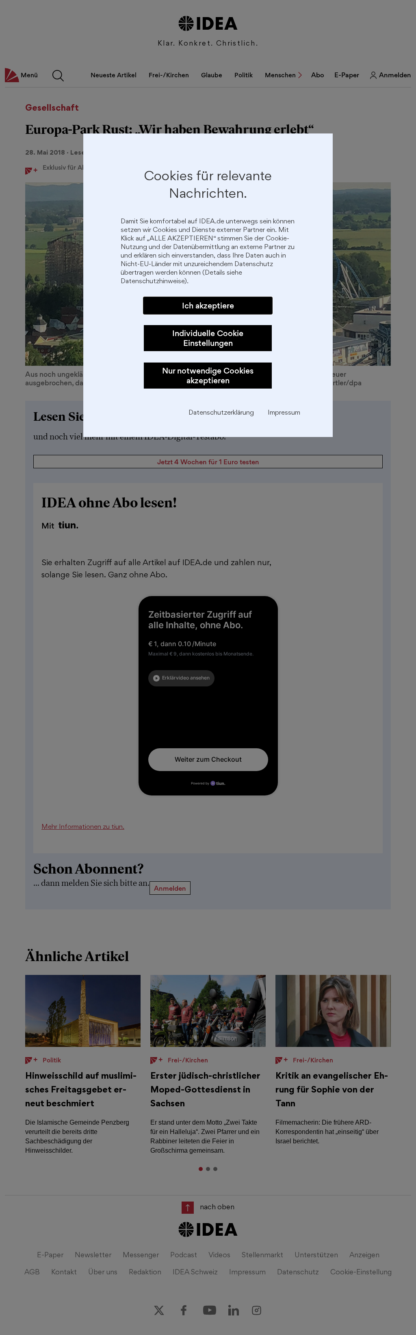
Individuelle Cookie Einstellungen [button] (207, 338)
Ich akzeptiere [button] (208, 305)
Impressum (284, 413)
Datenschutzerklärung (221, 413)
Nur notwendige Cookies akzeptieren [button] (208, 375)
